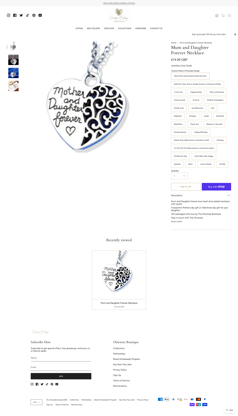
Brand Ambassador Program (126, 359)
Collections (119, 348)
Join (61, 376)
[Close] (235, 34)
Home (173, 43)
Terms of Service (121, 380)
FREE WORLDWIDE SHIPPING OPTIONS (119, 3)
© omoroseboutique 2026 (56, 400)
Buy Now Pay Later (122, 364)
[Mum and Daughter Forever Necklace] (13, 47)
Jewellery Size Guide (181, 65)
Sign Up (117, 375)
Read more (176, 221)
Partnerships (119, 353)
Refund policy (120, 386)
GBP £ (35, 402)
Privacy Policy (120, 369)
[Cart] (229, 15)
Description (176, 195)
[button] (79, 28)
